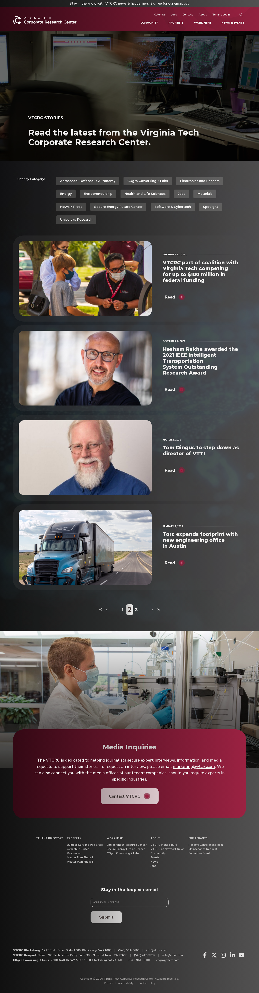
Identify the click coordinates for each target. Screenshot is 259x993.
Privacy (108, 983)
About (155, 838)
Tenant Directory (49, 838)
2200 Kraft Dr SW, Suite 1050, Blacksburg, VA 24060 (86, 960)
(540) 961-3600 (129, 950)
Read (170, 297)
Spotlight (210, 207)
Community (158, 853)
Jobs (181, 194)
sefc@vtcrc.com (172, 955)
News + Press (71, 207)
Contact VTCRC (124, 796)
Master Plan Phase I (80, 857)
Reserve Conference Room (206, 845)
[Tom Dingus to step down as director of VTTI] (85, 457)
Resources (74, 853)
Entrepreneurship (98, 194)
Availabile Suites (78, 849)
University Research (76, 220)
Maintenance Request (203, 849)
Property (74, 838)
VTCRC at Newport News (167, 849)
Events (155, 857)
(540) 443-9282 (144, 955)
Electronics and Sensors (200, 181)
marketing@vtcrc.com (194, 766)
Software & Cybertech (173, 207)
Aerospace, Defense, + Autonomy (87, 181)
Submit (106, 917)
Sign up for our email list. (169, 3)
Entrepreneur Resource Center (127, 845)
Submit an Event (199, 853)
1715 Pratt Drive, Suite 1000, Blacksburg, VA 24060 (77, 950)
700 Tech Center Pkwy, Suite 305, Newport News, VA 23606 (87, 955)
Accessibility (126, 983)
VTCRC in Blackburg (164, 845)
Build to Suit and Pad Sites (85, 845)
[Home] (45, 21)
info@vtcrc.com (156, 950)
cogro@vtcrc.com (167, 960)
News (154, 861)
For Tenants (198, 838)
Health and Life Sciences (145, 194)
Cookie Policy (147, 983)
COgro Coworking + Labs (147, 181)
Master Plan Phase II (80, 861)
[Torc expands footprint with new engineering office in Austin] (85, 547)
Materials (204, 194)
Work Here (115, 838)
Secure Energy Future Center (118, 207)
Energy (66, 194)
